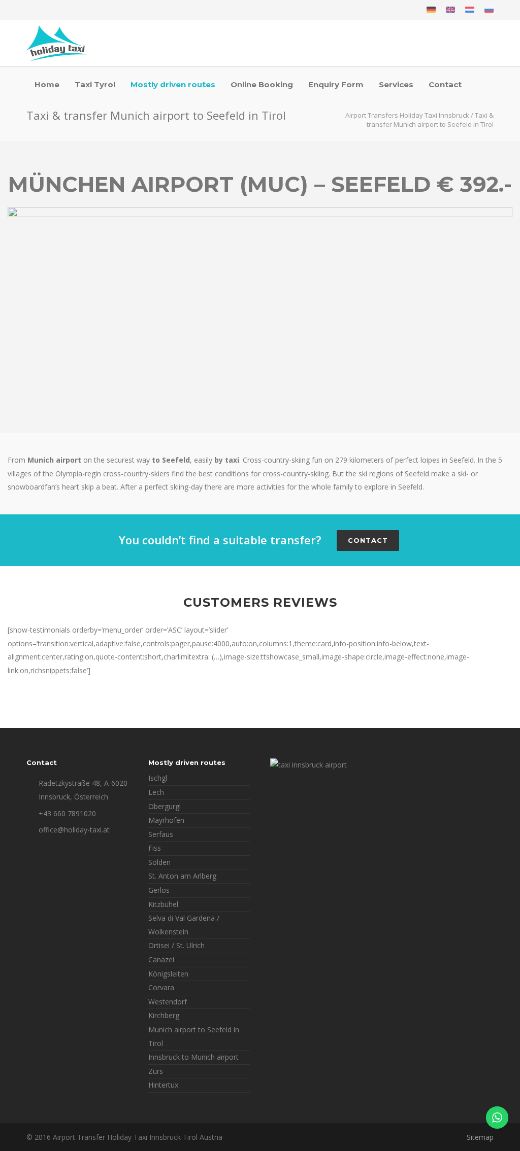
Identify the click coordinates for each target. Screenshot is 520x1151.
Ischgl (157, 778)
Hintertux (163, 1085)
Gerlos (159, 890)
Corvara (161, 987)
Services (396, 84)
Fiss (154, 848)
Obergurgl (164, 806)
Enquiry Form (336, 84)
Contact (445, 84)
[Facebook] (36, 10)
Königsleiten (168, 974)
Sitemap (480, 1137)
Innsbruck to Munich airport (193, 1057)
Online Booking (262, 84)
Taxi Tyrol (95, 84)
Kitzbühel (163, 904)
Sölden (159, 862)
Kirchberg (163, 1015)
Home (47, 84)
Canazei (161, 959)
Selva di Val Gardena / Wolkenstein (183, 924)
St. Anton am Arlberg (182, 876)
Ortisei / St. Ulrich (176, 945)
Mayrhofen (166, 820)
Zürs (155, 1071)
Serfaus (160, 834)
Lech (156, 792)
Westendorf (167, 1001)
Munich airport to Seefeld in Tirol (193, 1036)
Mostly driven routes (173, 84)
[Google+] (57, 10)
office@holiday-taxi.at (74, 829)
